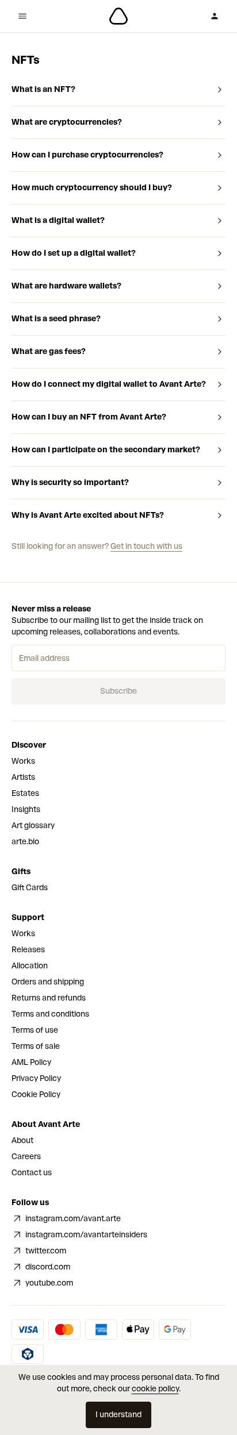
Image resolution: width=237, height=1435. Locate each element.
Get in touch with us (146, 546)
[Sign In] (214, 16)
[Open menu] (22, 16)
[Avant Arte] (118, 16)
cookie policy (155, 1389)
